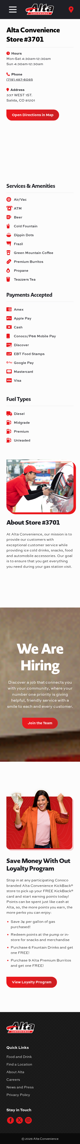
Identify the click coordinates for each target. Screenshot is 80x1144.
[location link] (71, 9)
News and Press (20, 1087)
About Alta (15, 1072)
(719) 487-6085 (19, 79)
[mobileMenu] (12, 9)
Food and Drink (19, 1056)
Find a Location (19, 1064)
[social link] (10, 1120)
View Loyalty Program (31, 981)
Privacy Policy (18, 1094)
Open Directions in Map (33, 114)
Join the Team (40, 722)
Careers (13, 1079)
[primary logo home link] (40, 9)
